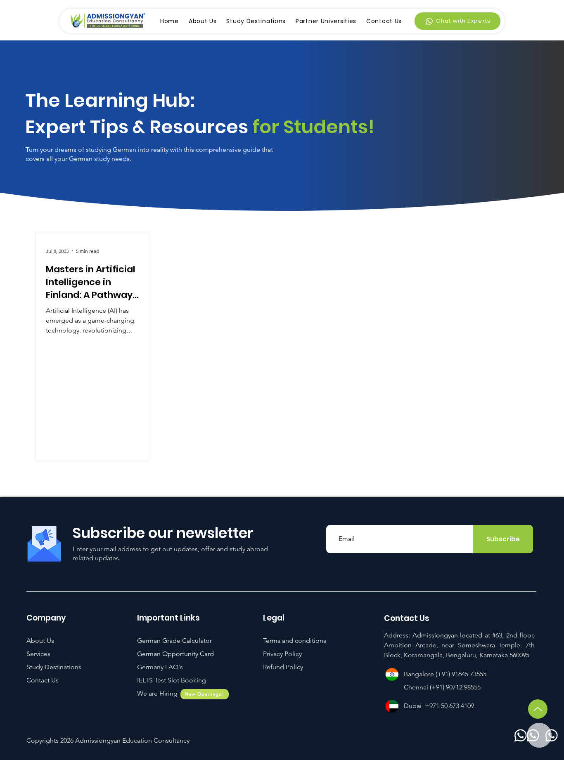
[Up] (537, 709)
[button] (171, 680)
